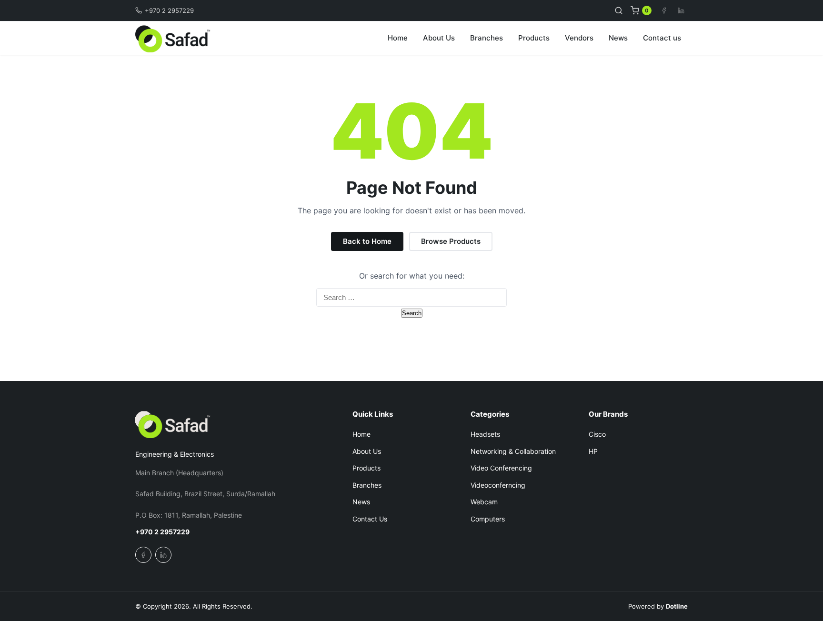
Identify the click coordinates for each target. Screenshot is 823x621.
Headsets (485, 434)
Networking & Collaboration (513, 451)
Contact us (662, 37)
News (618, 37)
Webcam (484, 502)
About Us (439, 37)
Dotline (677, 606)
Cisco (597, 434)
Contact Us (369, 519)
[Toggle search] (618, 10)
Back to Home (367, 241)
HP (593, 451)
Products (534, 37)
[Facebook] (664, 10)
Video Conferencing (501, 468)
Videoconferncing (498, 485)
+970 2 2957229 (169, 10)
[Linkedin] (681, 10)
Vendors (579, 37)
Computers (488, 519)
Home (398, 37)
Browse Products (451, 241)
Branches (486, 37)
